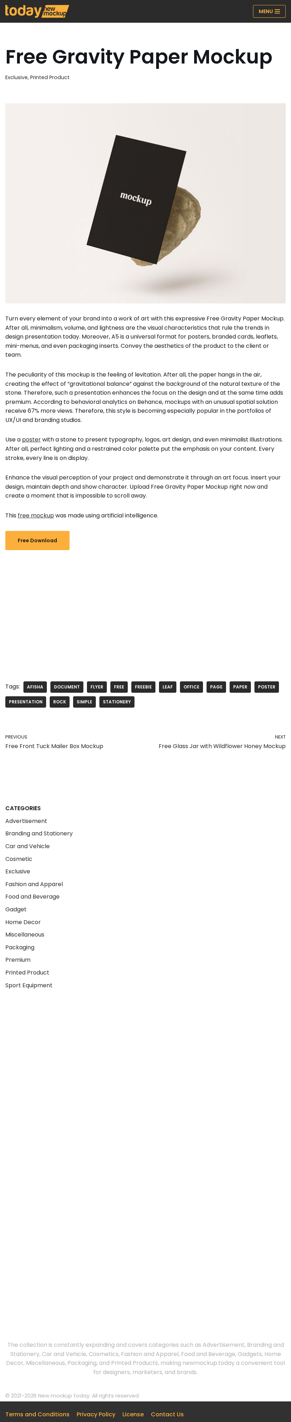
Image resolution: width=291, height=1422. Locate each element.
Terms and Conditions (37, 1414)
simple (84, 702)
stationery (117, 702)
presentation (26, 702)
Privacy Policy (96, 1414)
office (191, 687)
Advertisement (26, 821)
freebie (143, 687)
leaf (168, 687)
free (119, 687)
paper (240, 687)
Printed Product (50, 77)
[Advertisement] (145, 610)
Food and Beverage (32, 897)
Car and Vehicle (27, 846)
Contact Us (167, 1414)
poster (31, 439)
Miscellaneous (24, 934)
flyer (96, 687)
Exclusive (16, 77)
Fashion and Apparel (34, 884)
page (216, 687)
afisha (35, 687)
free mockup (36, 515)
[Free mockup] (37, 11)
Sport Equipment (29, 985)
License (133, 1414)
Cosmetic (18, 859)
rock (59, 702)
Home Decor (23, 922)
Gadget (16, 909)
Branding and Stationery (39, 833)
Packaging (19, 947)
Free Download (37, 540)
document (67, 687)
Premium (18, 960)
